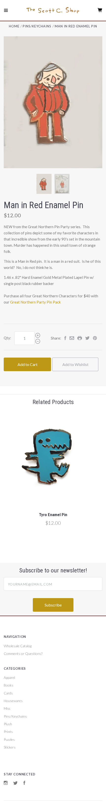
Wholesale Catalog (18, 646)
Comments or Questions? (23, 653)
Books (8, 685)
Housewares (13, 701)
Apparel (9, 677)
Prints (8, 731)
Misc (7, 708)
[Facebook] (24, 783)
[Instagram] (6, 783)
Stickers (10, 747)
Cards (8, 693)
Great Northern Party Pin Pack (35, 302)
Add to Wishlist (75, 364)
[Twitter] (15, 783)
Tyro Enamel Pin (53, 514)
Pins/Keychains (15, 716)
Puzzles (9, 739)
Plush (8, 724)
